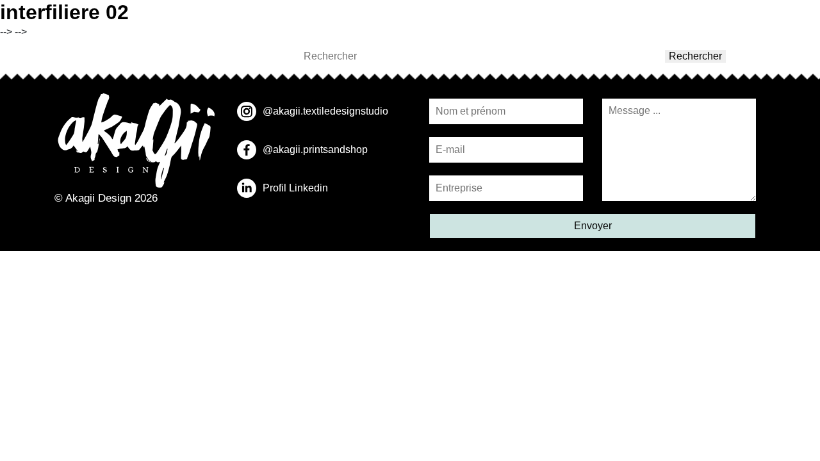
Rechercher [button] (695, 56)
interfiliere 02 (64, 12)
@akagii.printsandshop (315, 149)
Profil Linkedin (295, 187)
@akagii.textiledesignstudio (325, 111)
